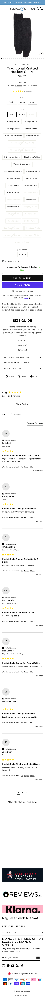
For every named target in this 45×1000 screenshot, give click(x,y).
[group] (22, 393)
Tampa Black (13, 185)
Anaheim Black (22, 242)
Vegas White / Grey (13, 171)
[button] (22, 91)
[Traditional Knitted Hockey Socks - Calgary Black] (3, 852)
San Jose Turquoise (13, 228)
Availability (12, 261)
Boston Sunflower (13, 136)
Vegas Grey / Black (22, 164)
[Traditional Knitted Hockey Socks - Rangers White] (3, 847)
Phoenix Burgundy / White (22, 143)
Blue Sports (22, 64)
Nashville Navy (31, 192)
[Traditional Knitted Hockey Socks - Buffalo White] (15, 852)
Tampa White (31, 178)
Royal (31, 114)
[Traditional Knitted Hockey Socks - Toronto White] (15, 847)
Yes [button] (22, 467)
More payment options (22, 291)
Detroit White (13, 207)
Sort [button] (4, 414)
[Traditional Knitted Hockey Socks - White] (6, 840)
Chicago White (30, 121)
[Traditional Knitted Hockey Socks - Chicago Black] (3, 843)
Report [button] (26, 467)
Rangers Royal (13, 178)
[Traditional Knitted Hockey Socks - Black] (3, 840)
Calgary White (14, 214)
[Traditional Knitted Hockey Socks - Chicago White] (15, 840)
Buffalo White (30, 221)
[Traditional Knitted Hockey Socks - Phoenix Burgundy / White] (15, 843)
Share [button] (32, 467)
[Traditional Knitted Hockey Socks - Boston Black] (6, 843)
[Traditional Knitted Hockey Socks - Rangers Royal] (6, 847)
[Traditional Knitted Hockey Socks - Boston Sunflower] (9, 843)
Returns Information (16, 363)
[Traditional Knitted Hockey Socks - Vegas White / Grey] (15, 845)
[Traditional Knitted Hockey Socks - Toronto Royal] (3, 850)
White (21, 114)
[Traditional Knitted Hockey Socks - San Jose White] (6, 854)
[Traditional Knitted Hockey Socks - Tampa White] (9, 847)
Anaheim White (32, 235)
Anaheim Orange (12, 235)
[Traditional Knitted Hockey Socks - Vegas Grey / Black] (12, 845)
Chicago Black (13, 129)
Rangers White (33, 171)
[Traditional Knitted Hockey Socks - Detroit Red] (12, 850)
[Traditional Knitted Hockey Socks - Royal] (9, 840)
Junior (22, 102)
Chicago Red (13, 121)
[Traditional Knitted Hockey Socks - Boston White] (12, 843)
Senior (12, 102)
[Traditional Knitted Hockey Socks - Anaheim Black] (15, 854)
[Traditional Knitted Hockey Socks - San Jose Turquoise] (3, 854)
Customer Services (13, 926)
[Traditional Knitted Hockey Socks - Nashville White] (9, 850)
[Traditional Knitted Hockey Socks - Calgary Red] (9, 852)
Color (22, 110)
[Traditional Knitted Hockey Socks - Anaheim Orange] (9, 854)
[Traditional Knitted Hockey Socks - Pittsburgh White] (9, 845)
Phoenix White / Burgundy (22, 150)
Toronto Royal (12, 192)
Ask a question (13, 368)
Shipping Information (17, 357)
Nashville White (14, 200)
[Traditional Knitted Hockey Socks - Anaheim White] (12, 854)
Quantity (22, 250)
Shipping (18, 85)
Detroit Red (31, 200)
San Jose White (33, 228)
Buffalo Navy (13, 221)
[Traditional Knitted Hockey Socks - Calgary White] (6, 852)
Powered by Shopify (22, 995)
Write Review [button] (22, 404)
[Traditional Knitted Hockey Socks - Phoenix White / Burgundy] (3, 845)
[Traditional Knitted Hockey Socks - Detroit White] (15, 850)
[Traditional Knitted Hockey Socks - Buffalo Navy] (12, 852)
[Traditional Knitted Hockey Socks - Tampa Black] (12, 847)
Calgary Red (30, 214)
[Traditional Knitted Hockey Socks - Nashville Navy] (6, 850)
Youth (32, 102)
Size (22, 97)
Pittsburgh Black (12, 157)
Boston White (32, 136)
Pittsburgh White (32, 157)
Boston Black (31, 129)
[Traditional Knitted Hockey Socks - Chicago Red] (12, 840)
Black (12, 114)
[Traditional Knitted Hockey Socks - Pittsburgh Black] (6, 845)
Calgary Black (30, 207)
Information (9, 932)
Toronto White (30, 185)
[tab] (35, 423)
